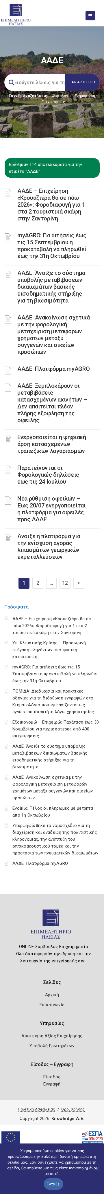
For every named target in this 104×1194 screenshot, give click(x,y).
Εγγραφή (51, 1084)
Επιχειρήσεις (53, 102)
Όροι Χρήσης (72, 1109)
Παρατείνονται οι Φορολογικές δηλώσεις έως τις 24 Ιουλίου (48, 474)
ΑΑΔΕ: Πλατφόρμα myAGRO (53, 368)
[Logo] (52, 926)
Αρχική (52, 994)
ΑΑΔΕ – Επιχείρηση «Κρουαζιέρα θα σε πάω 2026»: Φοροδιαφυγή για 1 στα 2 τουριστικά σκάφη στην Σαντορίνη (51, 204)
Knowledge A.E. (67, 1118)
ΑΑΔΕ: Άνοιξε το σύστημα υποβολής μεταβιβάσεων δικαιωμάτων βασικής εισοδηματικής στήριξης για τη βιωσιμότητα (51, 287)
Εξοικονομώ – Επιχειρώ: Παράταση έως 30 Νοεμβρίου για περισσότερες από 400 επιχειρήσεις (55, 729)
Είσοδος (51, 1076)
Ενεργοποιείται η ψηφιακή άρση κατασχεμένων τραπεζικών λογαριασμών (51, 444)
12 (65, 583)
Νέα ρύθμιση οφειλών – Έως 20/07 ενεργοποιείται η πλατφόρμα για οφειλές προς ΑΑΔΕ (51, 509)
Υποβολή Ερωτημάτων (51, 1045)
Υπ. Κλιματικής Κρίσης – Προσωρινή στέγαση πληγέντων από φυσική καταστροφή (49, 649)
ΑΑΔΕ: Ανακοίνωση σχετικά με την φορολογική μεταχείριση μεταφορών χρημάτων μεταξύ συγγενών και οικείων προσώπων (53, 334)
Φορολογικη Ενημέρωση (73, 96)
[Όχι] (97, 1171)
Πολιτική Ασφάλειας (36, 1109)
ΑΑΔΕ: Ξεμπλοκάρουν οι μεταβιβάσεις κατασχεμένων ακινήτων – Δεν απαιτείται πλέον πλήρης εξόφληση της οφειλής (52, 403)
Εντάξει (54, 1184)
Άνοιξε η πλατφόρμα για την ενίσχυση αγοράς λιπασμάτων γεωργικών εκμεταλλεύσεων (48, 546)
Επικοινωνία (52, 1004)
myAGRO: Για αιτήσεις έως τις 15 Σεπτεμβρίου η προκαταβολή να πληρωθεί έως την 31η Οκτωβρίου (51, 245)
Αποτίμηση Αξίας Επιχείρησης (51, 1035)
